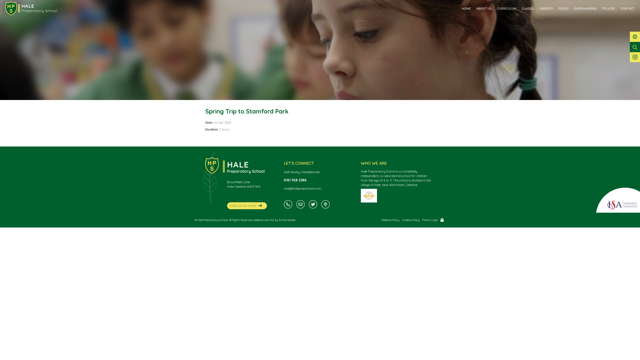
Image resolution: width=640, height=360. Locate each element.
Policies (608, 8)
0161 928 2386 (295, 180)
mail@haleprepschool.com (302, 188)
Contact (627, 8)
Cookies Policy (411, 220)
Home (466, 8)
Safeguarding (585, 8)
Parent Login (430, 220)
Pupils (563, 8)
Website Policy (390, 220)
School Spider (287, 220)
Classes (528, 8)
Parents (546, 8)
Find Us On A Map (243, 206)
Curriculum (506, 8)
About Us (483, 8)
